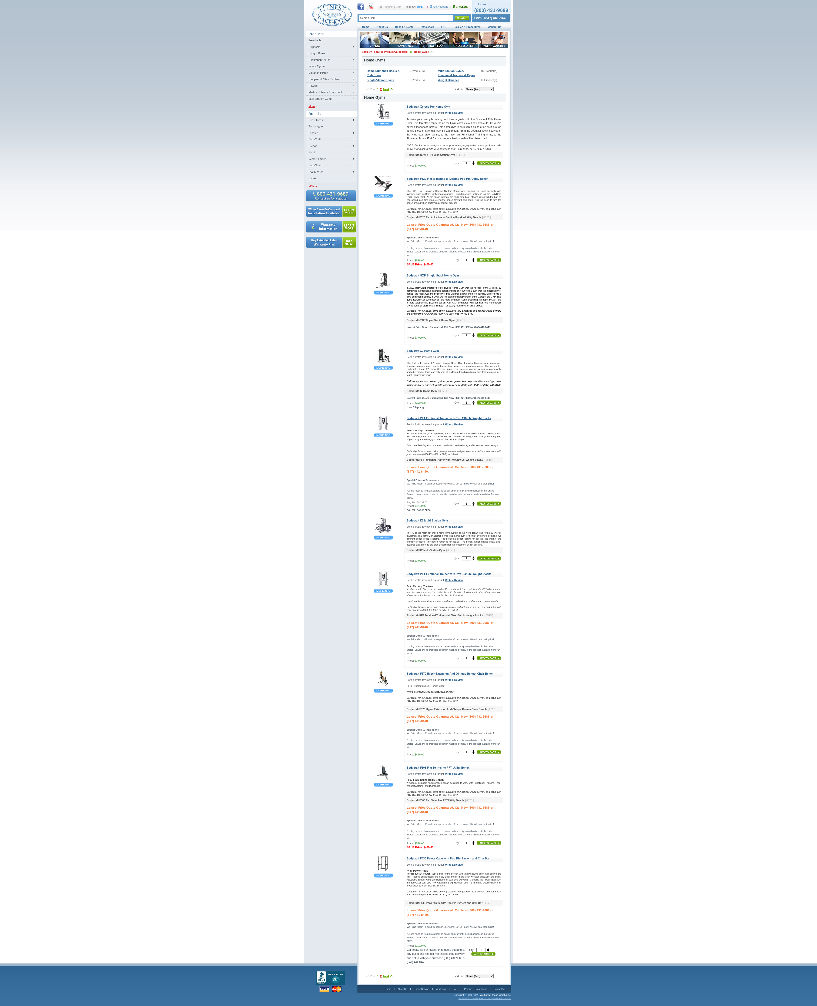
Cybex (312, 178)
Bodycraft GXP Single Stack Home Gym (383, 293)
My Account (440, 6)
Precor (313, 146)
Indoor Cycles (317, 66)
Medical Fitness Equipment (325, 92)
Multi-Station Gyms (320, 98)
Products (316, 34)
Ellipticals (314, 46)
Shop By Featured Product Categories (385, 51)
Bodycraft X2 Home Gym (383, 368)
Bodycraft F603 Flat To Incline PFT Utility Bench (383, 785)
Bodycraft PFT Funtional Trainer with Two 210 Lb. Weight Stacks (383, 435)
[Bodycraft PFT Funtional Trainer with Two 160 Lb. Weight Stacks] (383, 585)
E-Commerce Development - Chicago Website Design (484, 998)
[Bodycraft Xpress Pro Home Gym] (383, 118)
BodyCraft (315, 139)
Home (365, 27)
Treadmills (315, 40)
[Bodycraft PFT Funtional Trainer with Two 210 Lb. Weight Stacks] (383, 430)
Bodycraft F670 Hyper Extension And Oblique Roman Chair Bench (383, 691)
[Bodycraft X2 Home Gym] (383, 362)
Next (386, 89)
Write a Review (454, 112)
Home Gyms (421, 51)
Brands (315, 114)
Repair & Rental (404, 27)
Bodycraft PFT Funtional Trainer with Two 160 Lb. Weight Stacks (383, 591)
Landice (313, 133)
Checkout (462, 6)
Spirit (312, 152)
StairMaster (316, 172)
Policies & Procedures (467, 27)
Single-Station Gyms (380, 80)
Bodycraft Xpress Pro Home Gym (383, 124)
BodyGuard (315, 165)
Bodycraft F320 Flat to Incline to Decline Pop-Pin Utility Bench (383, 196)
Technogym (316, 126)
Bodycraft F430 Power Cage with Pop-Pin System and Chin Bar (383, 875)
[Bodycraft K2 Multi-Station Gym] (383, 532)
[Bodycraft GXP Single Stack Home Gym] (383, 287)
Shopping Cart (392, 7)
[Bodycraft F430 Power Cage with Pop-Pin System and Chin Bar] (383, 870)
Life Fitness (316, 120)
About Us (382, 27)
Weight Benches (448, 80)
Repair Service (421, 989)
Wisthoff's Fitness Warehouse (495, 995)
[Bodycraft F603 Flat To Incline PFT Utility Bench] (383, 779)
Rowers (313, 85)
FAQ (443, 27)
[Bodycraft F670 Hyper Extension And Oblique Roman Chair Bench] (383, 685)
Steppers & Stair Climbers (325, 79)
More (312, 106)
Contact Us (494, 27)
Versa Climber (317, 159)
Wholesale (427, 27)
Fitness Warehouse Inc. (332, 14)
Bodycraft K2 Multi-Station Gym (383, 538)
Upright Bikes (317, 53)
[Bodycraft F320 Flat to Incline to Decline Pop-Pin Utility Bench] (383, 190)
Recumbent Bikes (319, 59)
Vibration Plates (318, 72)
